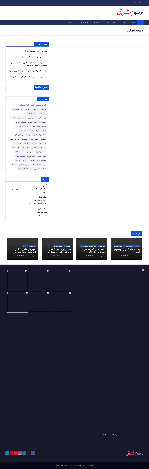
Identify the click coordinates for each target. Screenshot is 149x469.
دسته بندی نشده (118, 246)
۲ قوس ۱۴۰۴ (30, 256)
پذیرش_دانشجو (24, 164)
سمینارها (24, 139)
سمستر (43, 139)
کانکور (44, 169)
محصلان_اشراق (41, 152)
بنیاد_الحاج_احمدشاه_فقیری (37, 118)
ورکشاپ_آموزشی (21, 160)
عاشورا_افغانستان (23, 147)
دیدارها (28, 135)
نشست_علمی (20, 156)
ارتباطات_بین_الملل (39, 109)
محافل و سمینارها (58, 246)
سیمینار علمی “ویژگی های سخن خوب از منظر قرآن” (28, 76)
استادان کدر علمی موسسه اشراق (131, 246)
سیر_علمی (42, 143)
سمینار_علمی (34, 139)
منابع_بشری (31, 156)
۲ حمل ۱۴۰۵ (134, 256)
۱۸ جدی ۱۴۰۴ (100, 256)
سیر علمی (42, 147)
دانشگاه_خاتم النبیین (39, 135)
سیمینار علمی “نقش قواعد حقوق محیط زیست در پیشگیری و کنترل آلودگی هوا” (60, 253)
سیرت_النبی (17, 143)
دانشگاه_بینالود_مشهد (26, 130)
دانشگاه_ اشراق (25, 126)
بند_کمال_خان (31, 113)
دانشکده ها (84, 22)
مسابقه (17, 152)
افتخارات (28, 109)
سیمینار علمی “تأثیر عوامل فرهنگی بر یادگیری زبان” (28, 71)
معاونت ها (97, 22)
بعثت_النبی (42, 113)
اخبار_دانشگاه (24, 105)
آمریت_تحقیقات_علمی (38, 105)
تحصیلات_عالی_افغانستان (17, 118)
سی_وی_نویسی (14, 139)
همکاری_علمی (41, 160)
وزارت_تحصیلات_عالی (39, 164)
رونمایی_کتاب (19, 135)
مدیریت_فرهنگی (27, 152)
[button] (7, 22)
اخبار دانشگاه (101, 246)
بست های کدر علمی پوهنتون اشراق (34, 57)
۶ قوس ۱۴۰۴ (65, 256)
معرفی (123, 22)
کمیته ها (71, 22)
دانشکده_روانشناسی (39, 126)
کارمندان (14, 164)
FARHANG (124, 256)
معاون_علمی (41, 156)
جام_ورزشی (32, 122)
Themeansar (90, 465)
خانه (133, 22)
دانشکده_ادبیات (21, 122)
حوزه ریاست (111, 22)
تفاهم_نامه (42, 122)
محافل (13, 147)
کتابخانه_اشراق (23, 169)
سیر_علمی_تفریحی (30, 143)
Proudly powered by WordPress (65, 465)
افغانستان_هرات (17, 109)
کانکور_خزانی (34, 169)
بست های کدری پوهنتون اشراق (36, 51)
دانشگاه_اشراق (41, 130)
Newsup (82, 465)
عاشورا (34, 147)
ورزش (32, 160)
